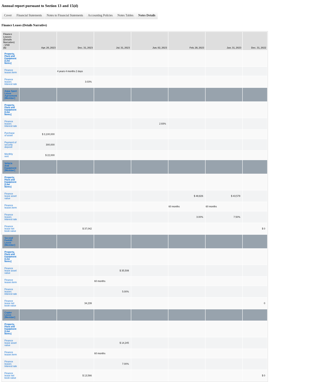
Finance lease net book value (10, 228)
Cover (8, 15)
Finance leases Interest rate (10, 81)
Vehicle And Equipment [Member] (10, 167)
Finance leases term (10, 71)
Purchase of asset (9, 134)
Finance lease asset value (10, 196)
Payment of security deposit (10, 144)
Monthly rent (8, 155)
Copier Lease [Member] (9, 314)
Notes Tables (125, 15)
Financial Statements (29, 15)
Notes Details (146, 15)
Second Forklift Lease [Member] (9, 241)
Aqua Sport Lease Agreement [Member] (10, 94)
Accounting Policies (100, 15)
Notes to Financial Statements (65, 15)
